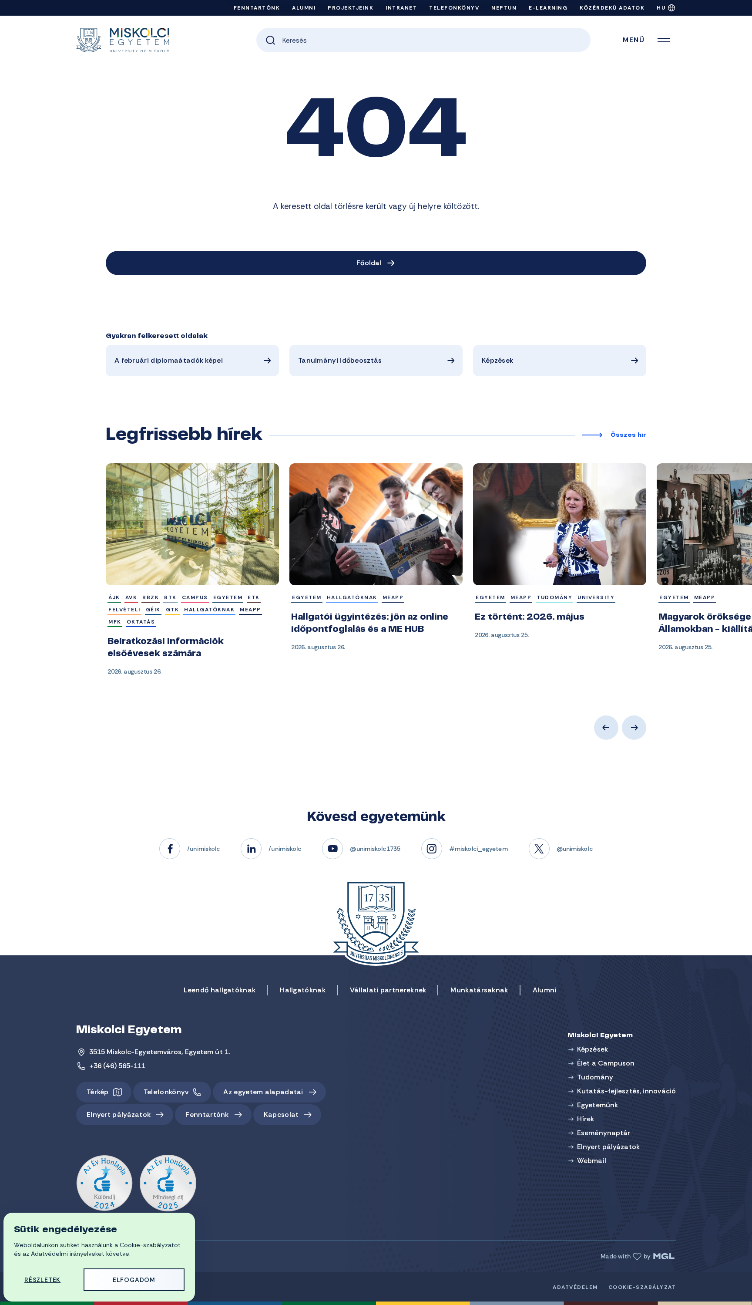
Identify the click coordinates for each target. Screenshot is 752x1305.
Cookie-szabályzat (642, 1287)
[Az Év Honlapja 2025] (168, 1183)
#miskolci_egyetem (478, 849)
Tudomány (595, 1077)
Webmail (591, 1160)
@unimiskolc (575, 849)
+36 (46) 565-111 (117, 1065)
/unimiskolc (203, 849)
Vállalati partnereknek (388, 990)
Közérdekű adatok (612, 7)
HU (661, 7)
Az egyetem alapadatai (263, 1091)
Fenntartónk (257, 7)
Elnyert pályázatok (119, 1114)
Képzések (497, 360)
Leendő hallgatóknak (220, 990)
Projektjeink (350, 7)
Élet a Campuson (606, 1063)
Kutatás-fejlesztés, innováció (626, 1091)
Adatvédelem (575, 1287)
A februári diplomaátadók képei (168, 360)
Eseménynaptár (603, 1132)
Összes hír (628, 435)
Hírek (585, 1118)
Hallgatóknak (303, 990)
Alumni (304, 7)
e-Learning (548, 7)
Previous (606, 727)
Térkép (98, 1091)
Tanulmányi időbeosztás (340, 360)
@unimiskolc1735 (375, 849)
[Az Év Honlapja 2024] (104, 1183)
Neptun (504, 7)
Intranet (401, 7)
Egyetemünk (597, 1104)
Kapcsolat (281, 1114)
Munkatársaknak (479, 990)
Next (634, 727)
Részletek (42, 1279)
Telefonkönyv (454, 7)
